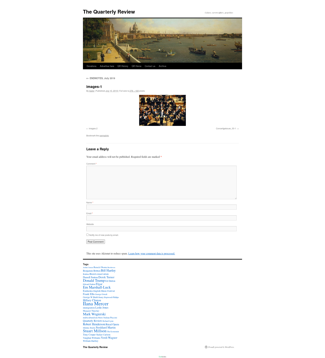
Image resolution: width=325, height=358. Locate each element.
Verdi (104, 338)
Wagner (112, 338)
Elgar (99, 284)
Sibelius (86, 327)
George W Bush (90, 297)
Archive (162, 66)
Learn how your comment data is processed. (151, 253)
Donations (91, 66)
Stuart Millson (94, 330)
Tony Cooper (89, 334)
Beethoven (111, 267)
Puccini (113, 317)
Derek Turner (106, 277)
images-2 (93, 128)
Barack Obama (100, 267)
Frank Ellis (89, 294)
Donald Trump (94, 280)
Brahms (86, 274)
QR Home (136, 66)
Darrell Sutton (90, 277)
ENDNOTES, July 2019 (100, 78)
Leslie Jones (101, 307)
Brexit (93, 273)
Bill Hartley (108, 270)
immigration (89, 307)
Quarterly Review (92, 321)
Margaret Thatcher (91, 310)
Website (90, 224)
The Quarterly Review (109, 11)
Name (89, 202)
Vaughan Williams (91, 337)
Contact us (150, 66)
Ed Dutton (110, 280)
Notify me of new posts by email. (104, 234)
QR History (122, 66)
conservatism (102, 273)
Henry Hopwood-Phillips (108, 297)
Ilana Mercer (96, 303)
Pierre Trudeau (104, 317)
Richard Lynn (108, 321)
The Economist (113, 331)
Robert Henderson (94, 324)
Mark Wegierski (94, 314)
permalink (104, 135)
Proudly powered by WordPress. (221, 347)
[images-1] (162, 110)
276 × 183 (134, 90)
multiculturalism (90, 317)
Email (89, 213)
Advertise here (107, 66)
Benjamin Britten (91, 270)
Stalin (92, 327)
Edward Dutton (89, 284)
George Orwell (101, 294)
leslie (91, 90)
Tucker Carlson (103, 334)
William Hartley (90, 340)
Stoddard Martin (106, 327)
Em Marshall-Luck (97, 287)
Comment (91, 163)
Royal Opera (112, 324)
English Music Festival (104, 290)
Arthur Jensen (88, 267)
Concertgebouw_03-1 (226, 128)
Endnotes (88, 290)
